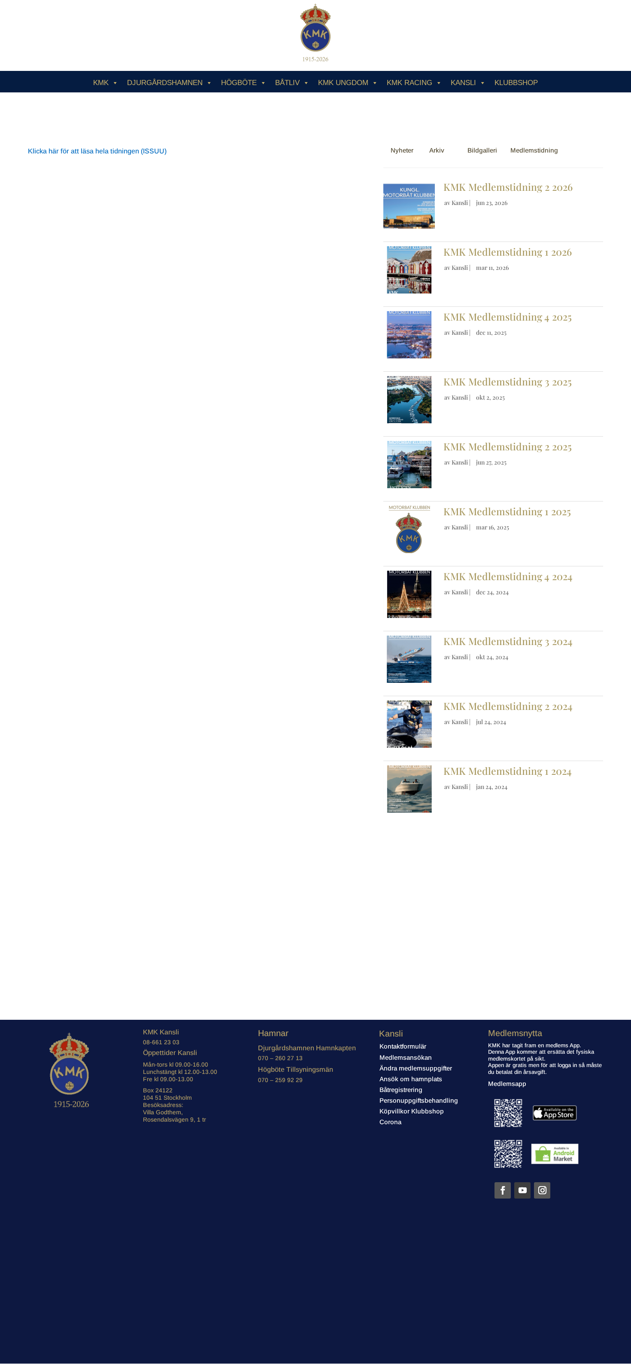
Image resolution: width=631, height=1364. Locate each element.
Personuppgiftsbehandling (418, 1100)
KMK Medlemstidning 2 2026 (508, 186)
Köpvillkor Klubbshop (411, 1111)
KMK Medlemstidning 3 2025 (508, 381)
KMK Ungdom (343, 83)
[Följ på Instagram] (542, 1190)
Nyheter (402, 150)
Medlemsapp (507, 1083)
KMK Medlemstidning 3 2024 (508, 641)
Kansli (463, 83)
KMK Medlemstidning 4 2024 (508, 576)
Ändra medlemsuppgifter (415, 1068)
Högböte (239, 83)
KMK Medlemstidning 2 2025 (507, 446)
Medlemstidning (534, 150)
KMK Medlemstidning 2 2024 (508, 706)
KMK (101, 83)
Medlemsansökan (405, 1057)
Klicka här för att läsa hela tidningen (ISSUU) (97, 151)
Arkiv (436, 150)
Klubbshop (516, 83)
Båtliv (287, 83)
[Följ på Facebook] (502, 1190)
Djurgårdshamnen (165, 83)
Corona (390, 1121)
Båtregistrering (400, 1089)
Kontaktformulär (402, 1046)
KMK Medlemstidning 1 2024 (507, 770)
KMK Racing (409, 83)
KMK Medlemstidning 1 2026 (507, 251)
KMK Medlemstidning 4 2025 (508, 316)
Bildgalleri (482, 150)
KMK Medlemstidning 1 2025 (507, 511)
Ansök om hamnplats (410, 1079)
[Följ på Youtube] (522, 1190)
